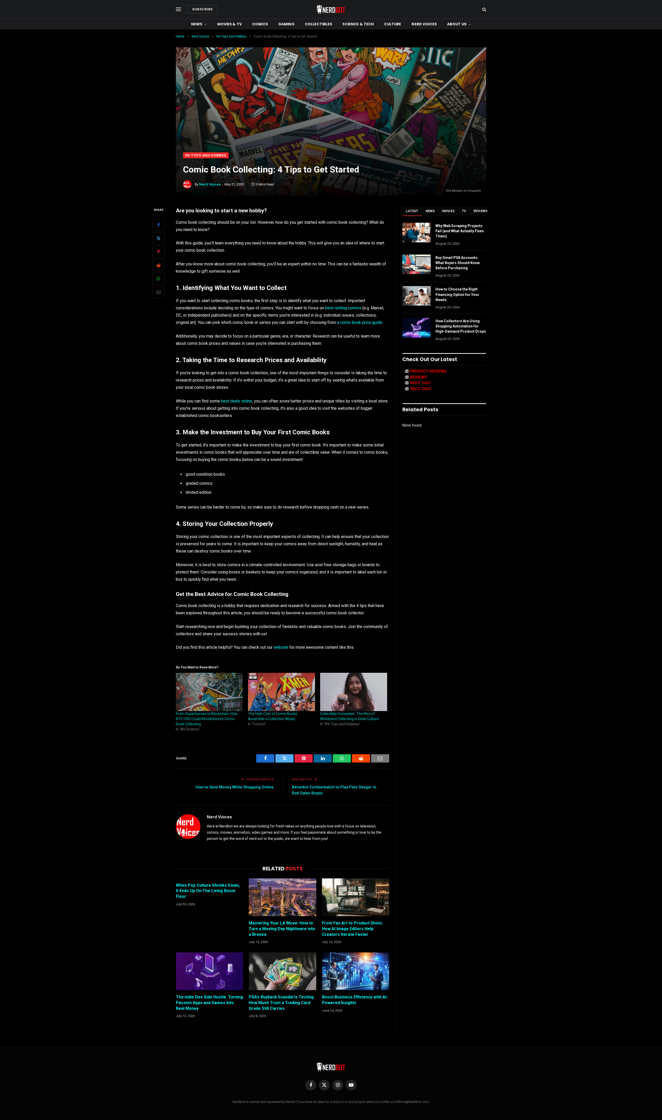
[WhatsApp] (158, 279)
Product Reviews (428, 371)
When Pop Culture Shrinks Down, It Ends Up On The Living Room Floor (208, 891)
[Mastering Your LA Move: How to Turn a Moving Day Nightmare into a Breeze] (282, 897)
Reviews (480, 211)
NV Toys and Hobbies (206, 155)
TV (464, 211)
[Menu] (178, 9)
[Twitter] (158, 238)
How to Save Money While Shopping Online (234, 787)
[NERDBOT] (331, 9)
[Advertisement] (331, 113)
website (281, 647)
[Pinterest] (158, 252)
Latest (412, 211)
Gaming (286, 24)
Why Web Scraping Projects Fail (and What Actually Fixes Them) (459, 231)
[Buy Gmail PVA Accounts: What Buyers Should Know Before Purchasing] (416, 264)
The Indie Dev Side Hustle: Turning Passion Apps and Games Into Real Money (209, 1003)
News (196, 24)
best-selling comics (343, 307)
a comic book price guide (359, 322)
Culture (392, 24)
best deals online (236, 401)
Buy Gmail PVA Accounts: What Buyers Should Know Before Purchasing (457, 263)
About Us (457, 24)
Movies (448, 211)
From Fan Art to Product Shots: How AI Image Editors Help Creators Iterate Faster (352, 929)
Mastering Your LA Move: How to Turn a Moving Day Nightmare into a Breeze (282, 929)
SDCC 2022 (420, 388)
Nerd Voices (424, 24)
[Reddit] (158, 265)
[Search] (483, 9)
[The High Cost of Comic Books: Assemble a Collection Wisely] (281, 692)
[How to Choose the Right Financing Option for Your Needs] (416, 296)
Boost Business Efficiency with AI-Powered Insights (355, 1000)
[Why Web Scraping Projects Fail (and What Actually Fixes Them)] (416, 232)
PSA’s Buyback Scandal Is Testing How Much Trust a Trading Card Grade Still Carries (281, 1003)
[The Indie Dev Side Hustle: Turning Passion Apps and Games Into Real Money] (209, 971)
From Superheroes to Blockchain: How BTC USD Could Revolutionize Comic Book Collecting (207, 719)
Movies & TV (229, 24)
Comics (260, 24)
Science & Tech (358, 24)
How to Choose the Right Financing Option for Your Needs (457, 294)
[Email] (158, 292)
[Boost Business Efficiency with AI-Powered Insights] (355, 971)
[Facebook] (158, 225)
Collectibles (318, 24)
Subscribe (202, 9)
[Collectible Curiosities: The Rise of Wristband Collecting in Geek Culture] (353, 692)
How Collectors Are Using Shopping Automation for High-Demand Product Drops (460, 326)
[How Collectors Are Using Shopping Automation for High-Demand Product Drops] (416, 328)
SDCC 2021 (420, 382)
